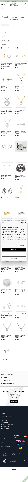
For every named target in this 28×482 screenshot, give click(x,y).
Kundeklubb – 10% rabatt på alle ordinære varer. (14, 1)
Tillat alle (14, 249)
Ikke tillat (14, 258)
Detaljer (22, 245)
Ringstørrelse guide (5, 440)
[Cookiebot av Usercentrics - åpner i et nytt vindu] (20, 222)
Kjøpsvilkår (3, 436)
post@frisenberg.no (8, 416)
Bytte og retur (4, 438)
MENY (5, 4)
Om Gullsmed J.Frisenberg (7, 418)
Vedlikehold (3, 444)
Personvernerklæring (5, 446)
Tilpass (13, 253)
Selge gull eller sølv (5, 442)
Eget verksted (4, 420)
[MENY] (2, 4)
